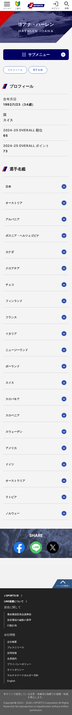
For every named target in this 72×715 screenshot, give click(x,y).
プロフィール (15, 69)
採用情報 (12, 652)
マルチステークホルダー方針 (22, 675)
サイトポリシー (15, 669)
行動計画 (12, 625)
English (11, 680)
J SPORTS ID (11, 595)
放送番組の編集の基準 (19, 619)
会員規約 (12, 658)
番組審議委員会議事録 (19, 614)
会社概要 (12, 641)
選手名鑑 (38, 69)
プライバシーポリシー (19, 664)
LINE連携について (14, 601)
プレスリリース (15, 647)
